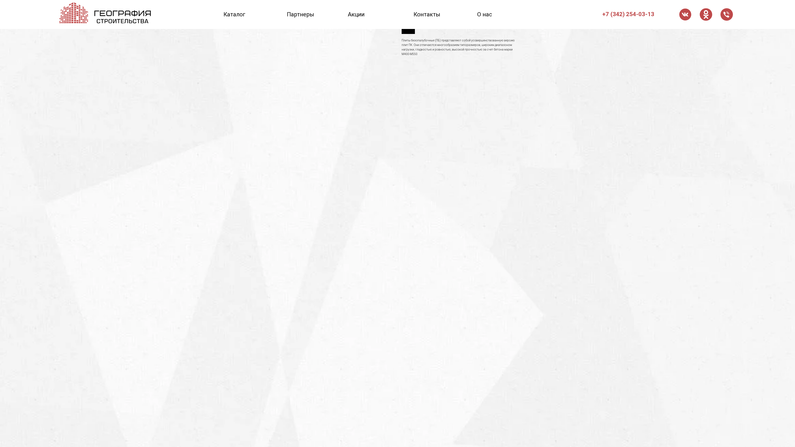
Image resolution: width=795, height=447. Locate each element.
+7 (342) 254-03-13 (628, 14)
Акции (356, 14)
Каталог (234, 14)
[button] (726, 14)
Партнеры (300, 14)
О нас (484, 14)
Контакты (427, 14)
